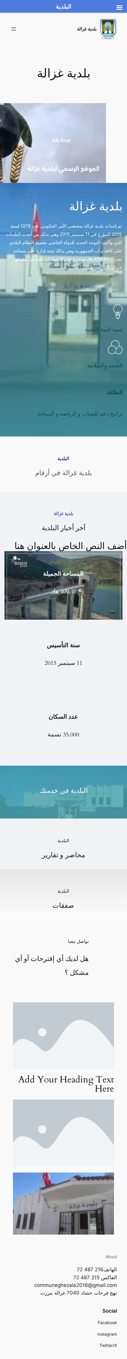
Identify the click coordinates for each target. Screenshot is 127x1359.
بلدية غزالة (87, 29)
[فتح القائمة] (13, 29)
